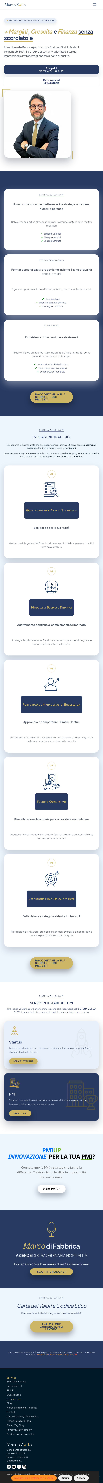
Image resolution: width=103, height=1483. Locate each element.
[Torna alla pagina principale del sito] (15, 4)
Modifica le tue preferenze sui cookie (55, 1354)
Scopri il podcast (51, 1271)
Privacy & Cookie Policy (19, 1429)
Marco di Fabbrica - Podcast (22, 1407)
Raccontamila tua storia (51, 81)
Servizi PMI (20, 1113)
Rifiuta (65, 1478)
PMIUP (10, 1390)
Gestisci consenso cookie (20, 1434)
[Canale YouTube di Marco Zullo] (14, 1468)
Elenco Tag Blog (15, 1425)
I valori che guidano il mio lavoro (51, 1326)
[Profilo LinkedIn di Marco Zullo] (9, 1468)
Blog (9, 1403)
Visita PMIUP (51, 1189)
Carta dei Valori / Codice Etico (22, 1416)
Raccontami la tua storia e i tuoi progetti (50, 397)
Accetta (81, 1478)
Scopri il (51, 69)
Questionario (14, 1394)
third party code (36, 1474)
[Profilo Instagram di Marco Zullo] (24, 1468)
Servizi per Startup (16, 1381)
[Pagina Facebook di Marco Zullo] (19, 1468)
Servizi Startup (23, 1061)
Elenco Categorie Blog (19, 1420)
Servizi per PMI (14, 1386)
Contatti (11, 1412)
